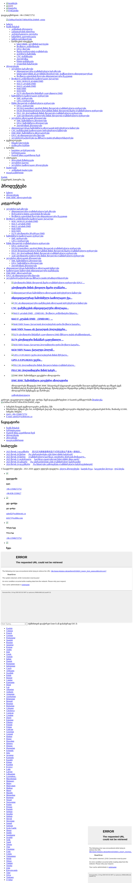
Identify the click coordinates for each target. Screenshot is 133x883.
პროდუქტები (12, 66)
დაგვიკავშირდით (15, 173)
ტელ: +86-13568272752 (16, 414)
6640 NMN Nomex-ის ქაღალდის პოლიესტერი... (39, 329)
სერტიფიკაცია (18, 153)
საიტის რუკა (87, 469)
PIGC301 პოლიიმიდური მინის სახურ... (34, 370)
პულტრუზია (22, 59)
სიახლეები (11, 168)
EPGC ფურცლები (25, 106)
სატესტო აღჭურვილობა (23, 150)
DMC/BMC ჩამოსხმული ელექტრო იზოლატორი (39, 380)
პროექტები (11, 438)
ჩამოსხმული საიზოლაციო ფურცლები (30, 96)
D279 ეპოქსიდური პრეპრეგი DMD (28, 233)
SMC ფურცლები (24, 98)
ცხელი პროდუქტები (69, 469)
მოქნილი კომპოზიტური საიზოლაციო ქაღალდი (34, 79)
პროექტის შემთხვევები (22, 160)
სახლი (9, 24)
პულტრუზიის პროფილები (29, 125)
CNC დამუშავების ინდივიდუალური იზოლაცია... (40, 308)
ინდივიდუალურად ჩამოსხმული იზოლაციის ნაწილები (32, 268)
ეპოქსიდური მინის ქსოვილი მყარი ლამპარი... (39, 287)
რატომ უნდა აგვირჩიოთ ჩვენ (25, 155)
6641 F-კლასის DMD (26, 84)
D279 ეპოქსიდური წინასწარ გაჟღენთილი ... (37, 339)
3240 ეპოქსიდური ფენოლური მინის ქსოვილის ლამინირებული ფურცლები (53, 116)
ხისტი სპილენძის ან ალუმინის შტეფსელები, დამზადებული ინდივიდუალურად (54, 74)
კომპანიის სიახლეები (21, 170)
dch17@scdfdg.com (14, 518)
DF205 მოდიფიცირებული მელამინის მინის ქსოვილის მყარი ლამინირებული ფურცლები (60, 111)
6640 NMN (21, 88)
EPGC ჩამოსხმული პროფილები (32, 123)
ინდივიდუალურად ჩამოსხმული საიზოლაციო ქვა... (41, 298)
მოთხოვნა (97, 400)
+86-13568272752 (14, 489)
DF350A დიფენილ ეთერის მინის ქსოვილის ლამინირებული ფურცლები (51, 108)
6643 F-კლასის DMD (26, 86)
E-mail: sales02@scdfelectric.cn (19, 416)
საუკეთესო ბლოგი (103, 469)
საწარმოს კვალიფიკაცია (23, 36)
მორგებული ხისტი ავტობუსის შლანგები (30, 214)
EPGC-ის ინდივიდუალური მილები (28, 135)
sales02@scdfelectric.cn (16, 513)
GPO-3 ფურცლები (25, 101)
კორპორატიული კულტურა (24, 34)
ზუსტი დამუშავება (25, 61)
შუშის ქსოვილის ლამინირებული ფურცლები (33, 103)
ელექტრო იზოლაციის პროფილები (28, 118)
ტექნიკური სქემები (20, 145)
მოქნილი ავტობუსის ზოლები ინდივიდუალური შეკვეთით (44, 76)
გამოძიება (16, 395)
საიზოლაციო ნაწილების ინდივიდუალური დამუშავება (32, 271)
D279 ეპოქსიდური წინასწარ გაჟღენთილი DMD (40, 93)
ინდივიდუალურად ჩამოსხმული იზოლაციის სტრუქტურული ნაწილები (45, 128)
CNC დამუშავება (25, 56)
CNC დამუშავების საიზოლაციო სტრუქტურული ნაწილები (39, 130)
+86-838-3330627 (13, 493)
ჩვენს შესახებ (12, 27)
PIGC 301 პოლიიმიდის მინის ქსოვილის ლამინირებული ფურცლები (49, 113)
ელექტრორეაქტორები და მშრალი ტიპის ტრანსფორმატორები (42, 138)
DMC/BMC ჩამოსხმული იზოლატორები (30, 133)
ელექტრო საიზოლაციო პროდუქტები (29, 165)
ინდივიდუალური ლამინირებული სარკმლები (39, 71)
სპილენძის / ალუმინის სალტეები (32, 44)
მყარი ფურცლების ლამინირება (32, 51)
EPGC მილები (23, 49)
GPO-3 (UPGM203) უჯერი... (26, 360)
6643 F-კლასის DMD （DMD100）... (32, 319)
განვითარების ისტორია (23, 32)
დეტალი (26, 395)
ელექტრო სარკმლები (22, 69)
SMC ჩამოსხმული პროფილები (32, 121)
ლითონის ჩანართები (27, 64)
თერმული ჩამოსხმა (26, 54)
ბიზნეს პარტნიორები (21, 39)
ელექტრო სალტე (20, 163)
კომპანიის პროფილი (21, 29)
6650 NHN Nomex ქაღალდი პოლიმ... (33, 349)
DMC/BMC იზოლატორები (19, 197)
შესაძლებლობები (20, 143)
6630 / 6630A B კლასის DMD (30, 81)
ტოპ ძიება (119, 469)
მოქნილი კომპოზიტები (28, 46)
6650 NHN (21, 91)
